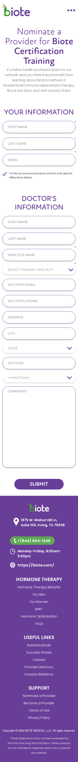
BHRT (39, 609)
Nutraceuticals (39, 645)
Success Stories (39, 652)
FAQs (39, 623)
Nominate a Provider (39, 695)
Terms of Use (39, 710)
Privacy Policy (39, 717)
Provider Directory (39, 667)
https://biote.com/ (36, 565)
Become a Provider (39, 703)
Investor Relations (39, 674)
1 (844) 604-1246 (34, 540)
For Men (39, 594)
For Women (39, 601)
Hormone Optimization (39, 616)
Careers (39, 659)
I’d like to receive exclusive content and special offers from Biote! (40, 175)
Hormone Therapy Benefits (39, 587)
